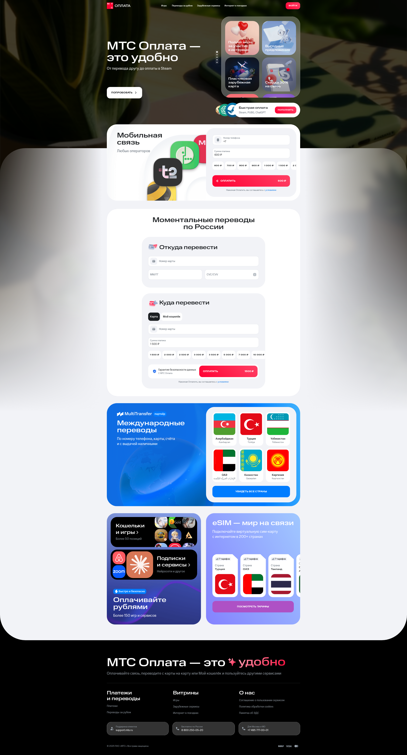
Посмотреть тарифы (253, 606)
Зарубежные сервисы (208, 5)
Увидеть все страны (251, 491)
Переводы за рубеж (182, 5)
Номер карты (167, 261)
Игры (164, 5)
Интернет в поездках (235, 5)
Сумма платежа (222, 151)
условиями (270, 190)
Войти (293, 5)
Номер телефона (231, 138)
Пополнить (285, 110)
